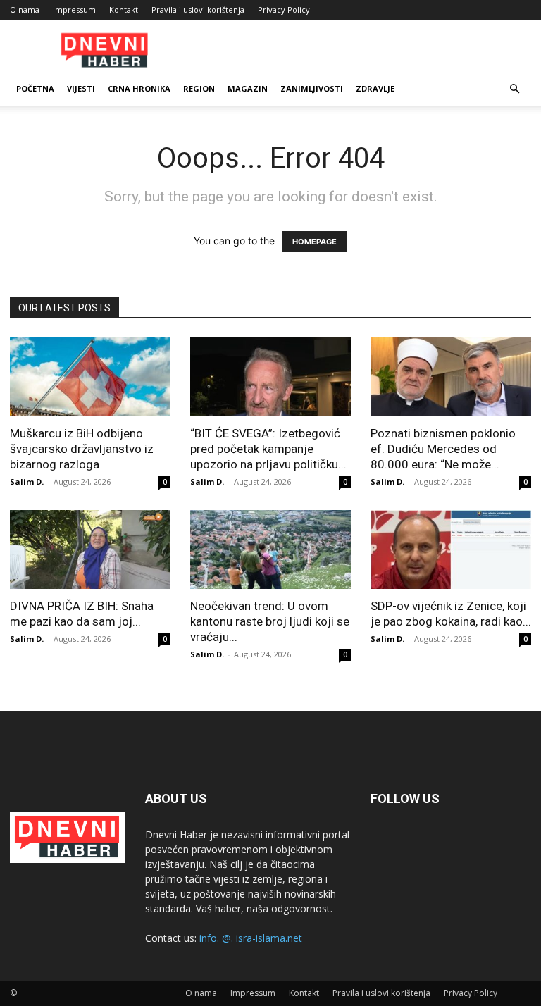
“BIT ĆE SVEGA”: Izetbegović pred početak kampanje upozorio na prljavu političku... (268, 448)
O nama (24, 9)
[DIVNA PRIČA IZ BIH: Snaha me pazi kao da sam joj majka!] (90, 550)
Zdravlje (375, 88)
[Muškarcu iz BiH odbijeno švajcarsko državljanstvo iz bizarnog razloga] (90, 376)
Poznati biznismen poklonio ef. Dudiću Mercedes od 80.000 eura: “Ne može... (443, 448)
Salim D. (27, 481)
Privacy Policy (284, 9)
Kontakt (123, 9)
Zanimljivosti (311, 88)
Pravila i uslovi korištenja (197, 9)
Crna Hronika (139, 88)
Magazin (248, 88)
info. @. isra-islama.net (250, 938)
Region (199, 88)
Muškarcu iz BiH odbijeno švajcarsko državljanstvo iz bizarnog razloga (82, 448)
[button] (514, 89)
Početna (35, 88)
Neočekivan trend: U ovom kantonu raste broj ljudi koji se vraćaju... (269, 621)
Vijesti (81, 88)
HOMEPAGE (314, 242)
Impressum (74, 9)
